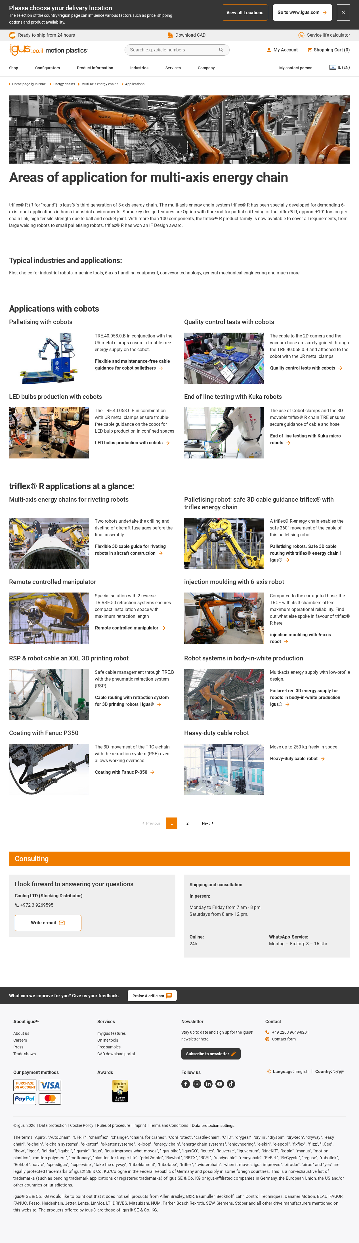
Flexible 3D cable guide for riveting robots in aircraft (130, 550)
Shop (13, 68)
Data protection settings (213, 1125)
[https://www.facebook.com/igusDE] (185, 1084)
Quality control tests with (302, 368)
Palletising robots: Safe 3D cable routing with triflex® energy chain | (305, 553)
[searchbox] (172, 50)
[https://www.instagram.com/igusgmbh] (197, 1084)
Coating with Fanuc (121, 772)
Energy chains (64, 84)
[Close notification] (343, 12)
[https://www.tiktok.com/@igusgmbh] (231, 1084)
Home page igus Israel (29, 84)
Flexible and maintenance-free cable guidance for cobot (132, 364)
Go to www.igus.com (299, 12)
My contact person (295, 68)
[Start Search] (221, 50)
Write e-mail (43, 922)
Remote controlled (126, 628)
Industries (139, 68)
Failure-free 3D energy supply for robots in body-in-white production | (306, 697)
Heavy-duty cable (294, 758)
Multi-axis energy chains (99, 84)
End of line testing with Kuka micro (305, 439)
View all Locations (244, 12)
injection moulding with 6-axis (300, 638)
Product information (95, 68)
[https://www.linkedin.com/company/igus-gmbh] (208, 1084)
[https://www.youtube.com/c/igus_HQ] (219, 1084)
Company (206, 68)
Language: (290, 1071)
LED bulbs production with (129, 442)
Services (173, 68)
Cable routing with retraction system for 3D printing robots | (132, 701)
